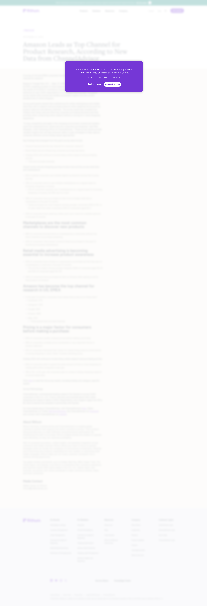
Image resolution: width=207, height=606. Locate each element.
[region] (104, 76)
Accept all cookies (112, 84)
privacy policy (115, 77)
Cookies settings (94, 84)
